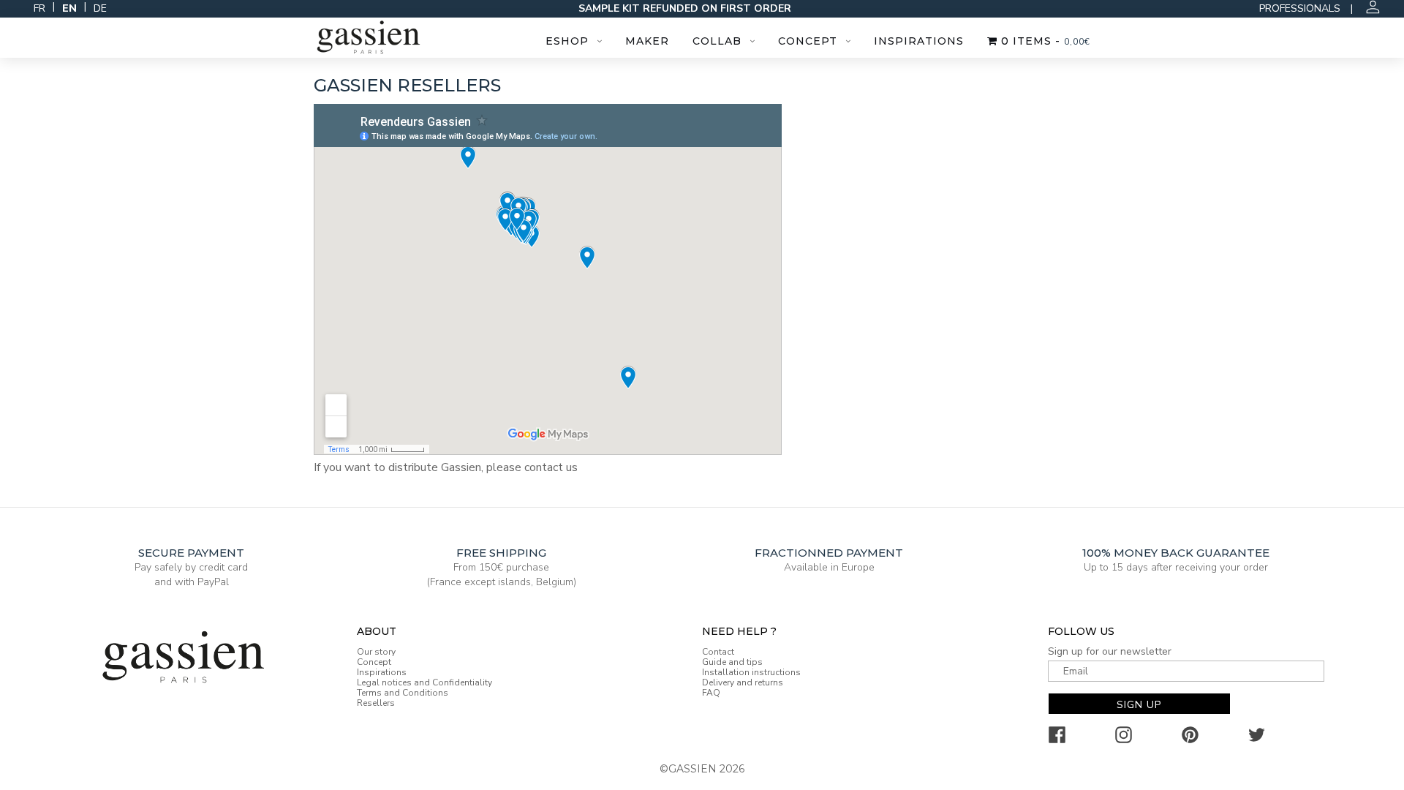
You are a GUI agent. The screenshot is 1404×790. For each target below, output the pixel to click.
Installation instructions (751, 672)
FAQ (711, 693)
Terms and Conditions (402, 693)
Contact (718, 652)
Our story (376, 652)
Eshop (567, 41)
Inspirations (919, 41)
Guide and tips (732, 662)
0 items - (1043, 41)
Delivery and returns (742, 682)
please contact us (532, 467)
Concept (807, 41)
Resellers (376, 703)
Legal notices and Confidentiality (424, 682)
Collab (716, 41)
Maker (647, 41)
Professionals (1299, 8)
